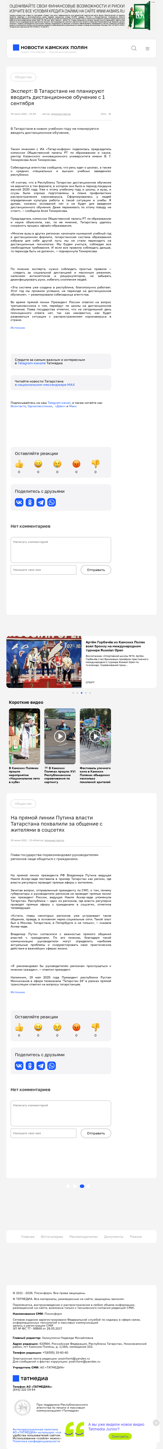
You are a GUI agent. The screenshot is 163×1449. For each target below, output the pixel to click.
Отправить (96, 570)
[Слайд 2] (77, 693)
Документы (114, 1236)
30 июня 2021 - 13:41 (23, 840)
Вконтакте (18, 406)
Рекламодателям (83, 1236)
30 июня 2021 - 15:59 (23, 114)
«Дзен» (60, 406)
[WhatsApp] (51, 502)
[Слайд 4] (86, 693)
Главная (27, 1236)
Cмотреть (120, 1436)
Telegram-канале (32, 363)
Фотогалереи (52, 1236)
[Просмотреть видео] (25, 736)
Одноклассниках (40, 406)
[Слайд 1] (73, 693)
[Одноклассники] (30, 502)
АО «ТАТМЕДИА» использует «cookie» (40, 1432)
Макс (73, 406)
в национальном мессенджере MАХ (45, 384)
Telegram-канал (59, 402)
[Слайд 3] (81, 693)
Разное (136, 1236)
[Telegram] (41, 502)
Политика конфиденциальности (36, 1441)
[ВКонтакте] (19, 502)
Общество (23, 77)
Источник (18, 327)
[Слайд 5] (90, 693)
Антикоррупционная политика (35, 1429)
